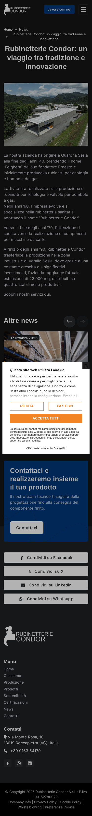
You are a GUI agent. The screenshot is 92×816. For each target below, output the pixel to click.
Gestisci (65, 406)
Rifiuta (27, 406)
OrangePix (60, 448)
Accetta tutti (46, 418)
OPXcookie (32, 448)
